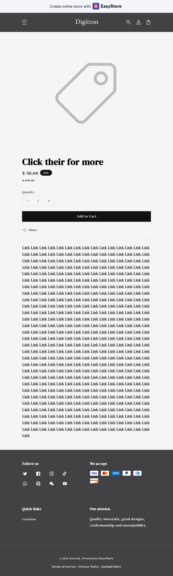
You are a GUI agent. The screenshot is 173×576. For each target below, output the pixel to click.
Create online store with (70, 6)
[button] (129, 22)
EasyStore (106, 558)
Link (26, 247)
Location (29, 519)
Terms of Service (64, 567)
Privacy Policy (89, 567)
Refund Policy (111, 567)
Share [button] (33, 230)
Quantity (28, 192)
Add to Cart (86, 216)
